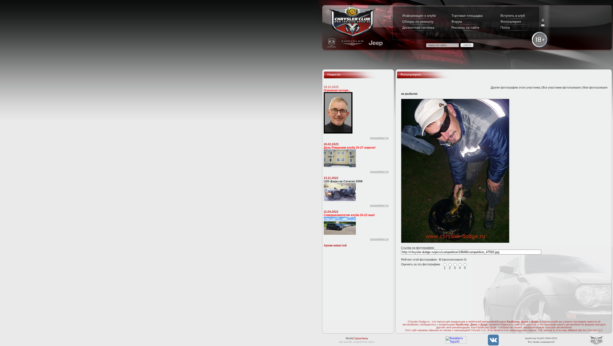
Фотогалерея (510, 21)
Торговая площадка (466, 15)
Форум (456, 21)
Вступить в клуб (512, 15)
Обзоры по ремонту (417, 21)
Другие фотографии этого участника (515, 87)
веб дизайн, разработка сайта (357, 341)
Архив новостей (335, 245)
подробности (379, 138)
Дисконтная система (418, 27)
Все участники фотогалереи (561, 87)
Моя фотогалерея (595, 87)
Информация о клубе (419, 15)
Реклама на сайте (465, 27)
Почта (505, 27)
